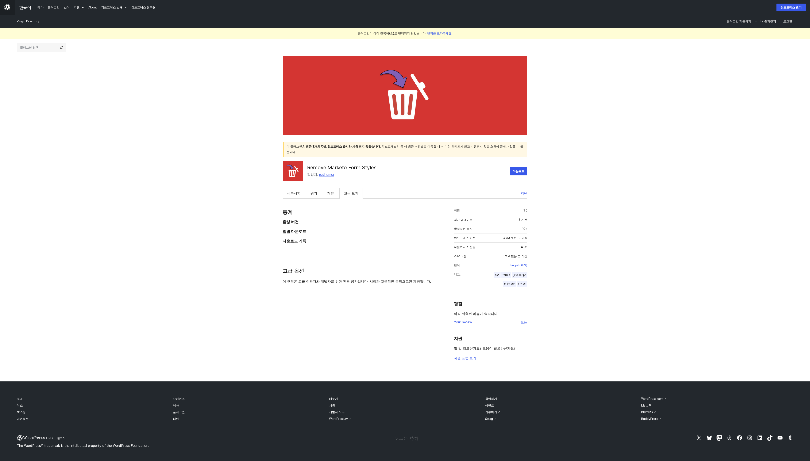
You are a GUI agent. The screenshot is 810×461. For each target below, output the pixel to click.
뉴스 (20, 405)
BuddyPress (651, 418)
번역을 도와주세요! (439, 33)
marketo (509, 283)
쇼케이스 (179, 398)
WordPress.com (654, 398)
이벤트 (489, 405)
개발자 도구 (337, 412)
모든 (524, 322)
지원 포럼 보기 (465, 358)
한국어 (61, 438)
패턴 (176, 418)
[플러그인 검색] (61, 47)
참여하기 (491, 398)
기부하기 (493, 412)
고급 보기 (351, 193)
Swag (491, 418)
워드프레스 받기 (791, 7)
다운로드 (519, 171)
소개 (20, 398)
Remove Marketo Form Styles (342, 167)
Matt (646, 405)
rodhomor (326, 174)
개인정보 (23, 418)
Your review (463, 322)
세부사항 (294, 193)
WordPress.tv (340, 418)
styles (522, 283)
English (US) (518, 265)
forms (506, 275)
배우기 (333, 398)
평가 (313, 193)
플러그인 (179, 412)
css (497, 275)
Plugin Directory (28, 21)
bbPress (648, 412)
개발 (330, 193)
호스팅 (21, 412)
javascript (519, 275)
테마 (176, 405)
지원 (524, 193)
